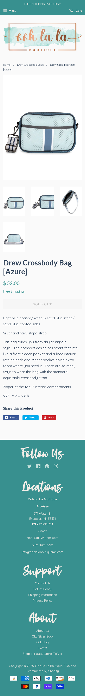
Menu (12, 10)
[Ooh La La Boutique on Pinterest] (47, 467)
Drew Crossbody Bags (30, 64)
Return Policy (42, 589)
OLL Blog (42, 642)
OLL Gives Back (42, 636)
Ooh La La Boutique (48, 666)
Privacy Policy (42, 601)
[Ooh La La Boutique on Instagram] (55, 467)
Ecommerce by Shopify (42, 671)
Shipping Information (42, 595)
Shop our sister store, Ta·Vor (43, 654)
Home (7, 64)
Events (42, 648)
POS (67, 666)
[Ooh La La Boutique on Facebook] (38, 467)
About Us (42, 631)
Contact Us (42, 583)
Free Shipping (13, 291)
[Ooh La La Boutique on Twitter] (29, 467)
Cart (78, 11)
